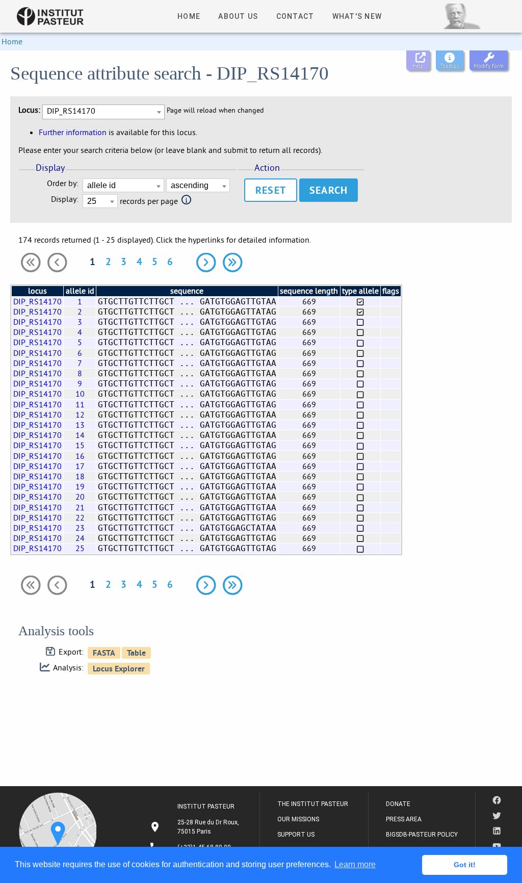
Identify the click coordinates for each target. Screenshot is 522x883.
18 (80, 476)
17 (80, 466)
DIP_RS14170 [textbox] (71, 111)
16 (80, 456)
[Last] (232, 262)
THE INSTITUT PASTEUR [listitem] (312, 804)
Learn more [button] (355, 864)
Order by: (63, 183)
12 (80, 414)
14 (80, 435)
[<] (57, 262)
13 (80, 425)
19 (80, 486)
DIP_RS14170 (37, 301)
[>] (206, 262)
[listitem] (195, 827)
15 (80, 445)
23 (80, 528)
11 (80, 404)
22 (80, 517)
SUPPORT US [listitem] (296, 834)
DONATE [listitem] (398, 804)
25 (80, 548)
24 (80, 538)
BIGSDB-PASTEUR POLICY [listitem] (422, 834)
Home (12, 41)
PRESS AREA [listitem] (404, 819)
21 (80, 507)
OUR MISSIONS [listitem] (298, 819)
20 (80, 496)
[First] (30, 262)
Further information (73, 132)
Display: (65, 199)
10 (80, 393)
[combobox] (103, 112)
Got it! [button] (465, 865)
